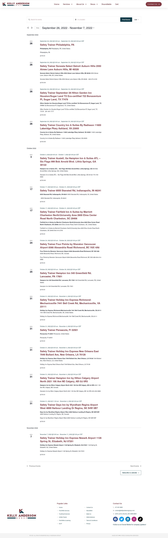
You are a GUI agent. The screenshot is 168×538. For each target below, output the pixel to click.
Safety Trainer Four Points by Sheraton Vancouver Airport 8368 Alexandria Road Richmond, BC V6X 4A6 (69, 245)
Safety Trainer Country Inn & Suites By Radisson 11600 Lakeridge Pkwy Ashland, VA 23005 (70, 126)
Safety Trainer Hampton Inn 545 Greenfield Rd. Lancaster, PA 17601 (66, 274)
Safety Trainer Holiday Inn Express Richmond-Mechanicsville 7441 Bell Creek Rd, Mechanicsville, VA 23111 (70, 303)
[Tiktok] (140, 519)
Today (37, 28)
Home (56, 4)
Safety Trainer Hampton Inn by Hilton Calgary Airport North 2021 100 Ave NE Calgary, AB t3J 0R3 (69, 379)
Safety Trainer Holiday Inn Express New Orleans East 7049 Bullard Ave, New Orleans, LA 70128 (69, 353)
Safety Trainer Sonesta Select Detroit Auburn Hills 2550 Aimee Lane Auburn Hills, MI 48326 (70, 67)
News (92, 4)
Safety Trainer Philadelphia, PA (57, 44)
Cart (117, 4)
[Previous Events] (28, 28)
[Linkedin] (127, 519)
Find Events (126, 20)
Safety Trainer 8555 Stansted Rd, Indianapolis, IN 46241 (70, 190)
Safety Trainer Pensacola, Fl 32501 (59, 330)
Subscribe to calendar (129, 473)
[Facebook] (115, 519)
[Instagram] (134, 519)
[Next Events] (32, 28)
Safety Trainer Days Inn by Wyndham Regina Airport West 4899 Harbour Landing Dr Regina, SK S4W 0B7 (69, 406)
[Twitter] (121, 519)
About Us (80, 4)
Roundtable (106, 4)
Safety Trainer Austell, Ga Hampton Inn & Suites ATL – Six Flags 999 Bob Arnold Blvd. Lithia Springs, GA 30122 (70, 161)
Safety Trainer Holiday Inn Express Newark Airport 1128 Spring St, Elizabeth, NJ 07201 (70, 439)
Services (66, 4)
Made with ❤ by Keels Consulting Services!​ (125, 535)
